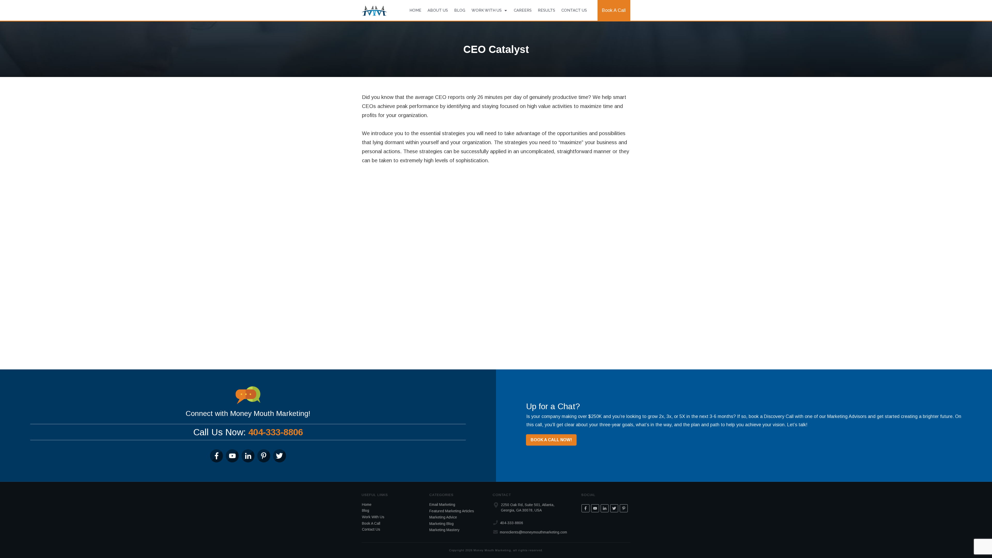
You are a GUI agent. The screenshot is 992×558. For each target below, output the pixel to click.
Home (366, 504)
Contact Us (371, 529)
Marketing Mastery (444, 530)
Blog (365, 510)
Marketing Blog (441, 524)
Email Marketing (442, 504)
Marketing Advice (443, 517)
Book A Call (371, 523)
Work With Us (373, 517)
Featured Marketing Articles (451, 511)
